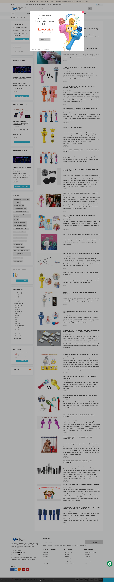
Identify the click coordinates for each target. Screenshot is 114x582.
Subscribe (45, 39)
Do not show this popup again (41, 49)
